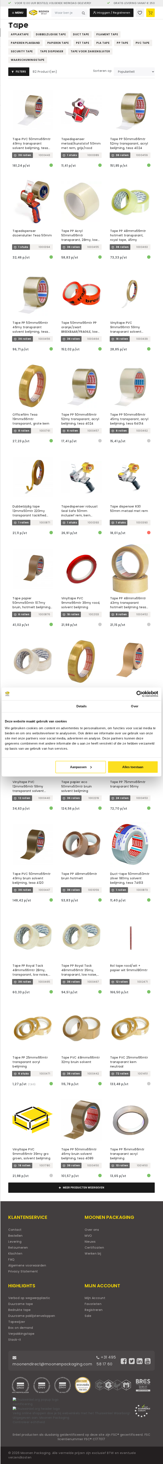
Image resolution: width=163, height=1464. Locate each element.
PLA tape (103, 43)
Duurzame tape (20, 1304)
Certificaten (94, 1247)
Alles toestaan (132, 767)
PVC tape (143, 43)
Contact (15, 1230)
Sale (88, 1316)
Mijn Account (95, 1298)
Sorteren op (102, 71)
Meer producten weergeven (83, 1187)
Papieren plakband (25, 43)
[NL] (52, 3)
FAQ (11, 1259)
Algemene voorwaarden (27, 1265)
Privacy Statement (23, 1271)
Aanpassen (78, 767)
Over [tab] (134, 706)
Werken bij (93, 1253)
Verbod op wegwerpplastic (29, 1298)
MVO (88, 1236)
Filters (20, 71)
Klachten (15, 1253)
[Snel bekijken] (51, 86)
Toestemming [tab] (28, 706)
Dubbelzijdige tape (51, 34)
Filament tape (107, 34)
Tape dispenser (51, 51)
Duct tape (81, 34)
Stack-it (14, 1339)
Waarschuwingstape (28, 60)
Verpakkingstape (21, 1334)
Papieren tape (58, 43)
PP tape (122, 43)
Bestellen (15, 1236)
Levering (14, 1241)
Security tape (22, 51)
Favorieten (93, 1304)
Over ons (92, 1230)
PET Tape (82, 43)
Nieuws (90, 1241)
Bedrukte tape (19, 1310)
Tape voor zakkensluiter (90, 51)
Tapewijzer (16, 1322)
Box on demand (20, 1328)
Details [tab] (81, 706)
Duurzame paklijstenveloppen (31, 1316)
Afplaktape (20, 34)
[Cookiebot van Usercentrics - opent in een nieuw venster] (139, 694)
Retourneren (18, 1247)
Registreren (94, 1310)
